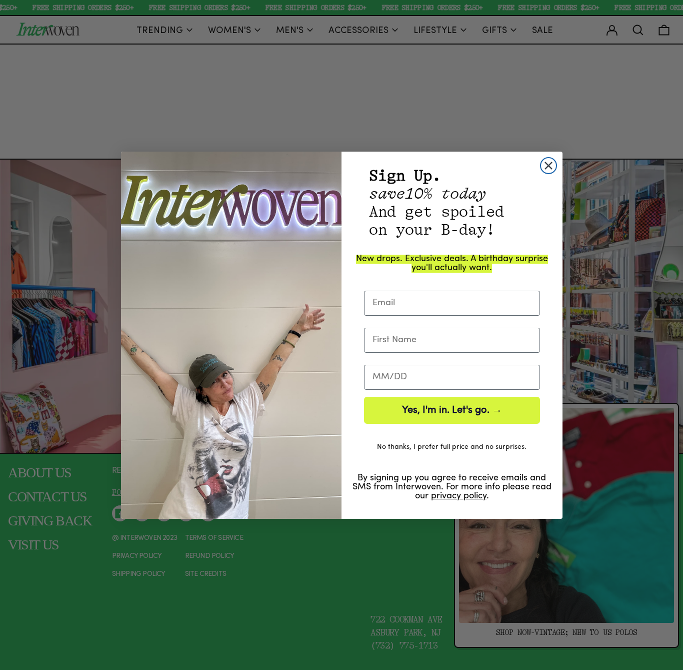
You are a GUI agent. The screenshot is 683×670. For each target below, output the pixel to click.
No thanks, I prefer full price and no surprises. (451, 447)
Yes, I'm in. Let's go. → (452, 410)
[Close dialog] (548, 166)
